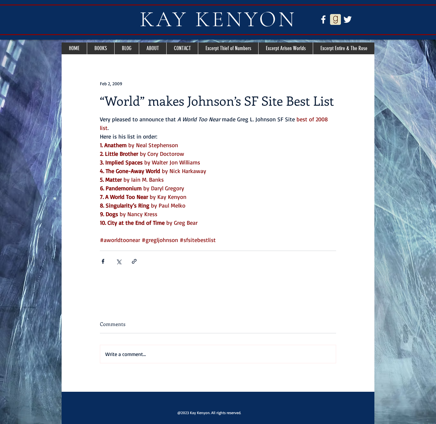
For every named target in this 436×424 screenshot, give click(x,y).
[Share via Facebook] (103, 261)
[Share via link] (134, 261)
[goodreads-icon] (335, 19)
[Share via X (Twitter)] (119, 261)
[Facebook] (323, 19)
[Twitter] (347, 19)
